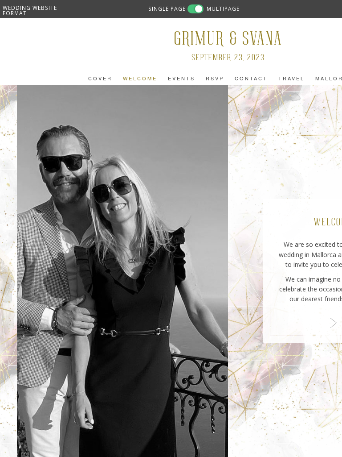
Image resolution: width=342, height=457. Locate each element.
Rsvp (215, 78)
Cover (100, 78)
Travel (291, 78)
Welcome (140, 78)
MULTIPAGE (223, 8)
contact (251, 78)
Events (181, 78)
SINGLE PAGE (167, 8)
